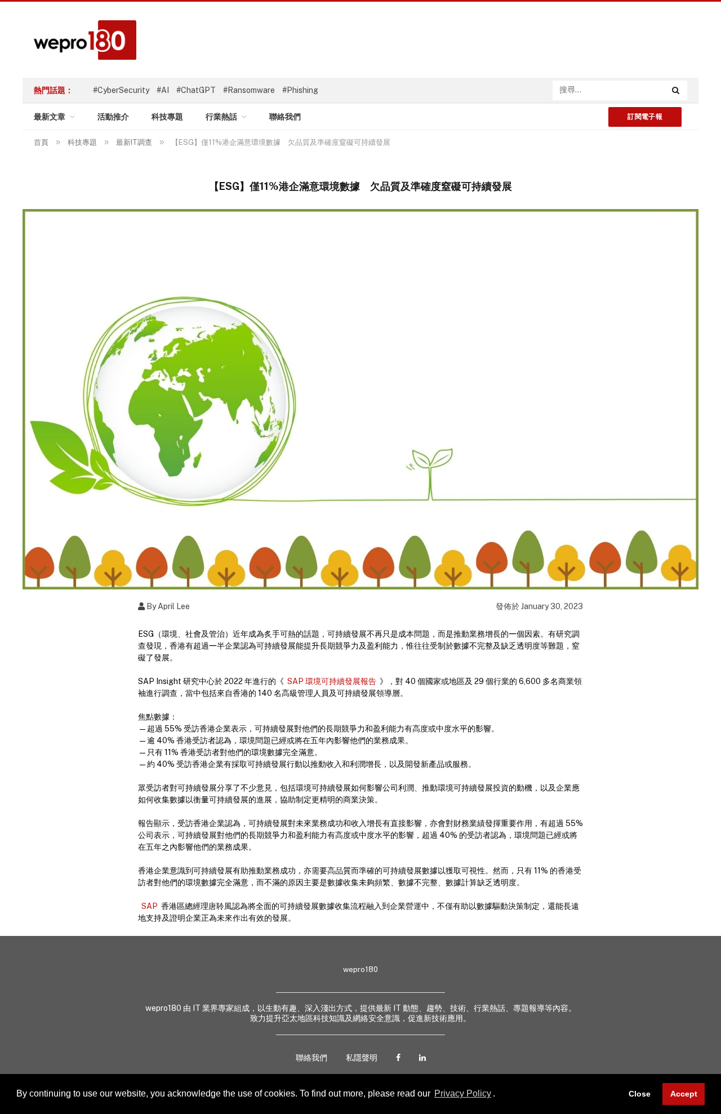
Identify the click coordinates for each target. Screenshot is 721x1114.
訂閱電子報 (644, 117)
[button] (499, 1095)
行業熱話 (221, 116)
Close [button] (640, 1093)
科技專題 (167, 116)
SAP (149, 906)
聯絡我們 (285, 116)
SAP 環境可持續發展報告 (331, 681)
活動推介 (113, 116)
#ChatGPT (196, 90)
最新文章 (49, 116)
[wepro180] (79, 40)
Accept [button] (683, 1093)
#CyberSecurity (121, 90)
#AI (163, 90)
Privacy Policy (462, 1093)
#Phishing (300, 90)
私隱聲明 (361, 1057)
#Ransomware (249, 90)
